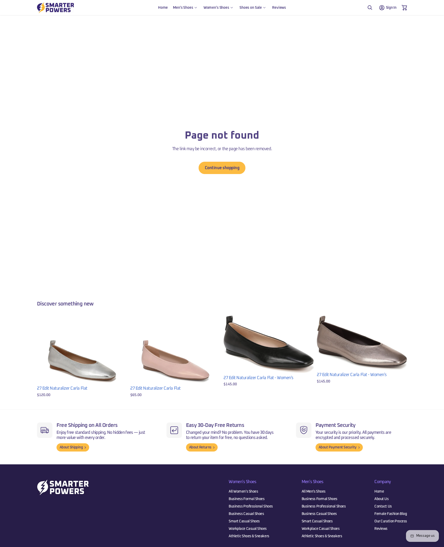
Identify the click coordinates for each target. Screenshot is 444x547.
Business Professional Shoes (251, 506)
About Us (381, 499)
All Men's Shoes (314, 491)
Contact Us (383, 506)
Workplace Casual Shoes (248, 529)
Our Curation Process (390, 521)
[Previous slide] (44, 349)
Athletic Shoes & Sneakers (249, 536)
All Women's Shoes (243, 491)
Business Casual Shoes (246, 514)
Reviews (380, 529)
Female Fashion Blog (390, 514)
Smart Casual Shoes (244, 521)
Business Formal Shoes (246, 499)
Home (379, 491)
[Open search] (369, 7)
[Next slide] (119, 349)
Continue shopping (222, 168)
